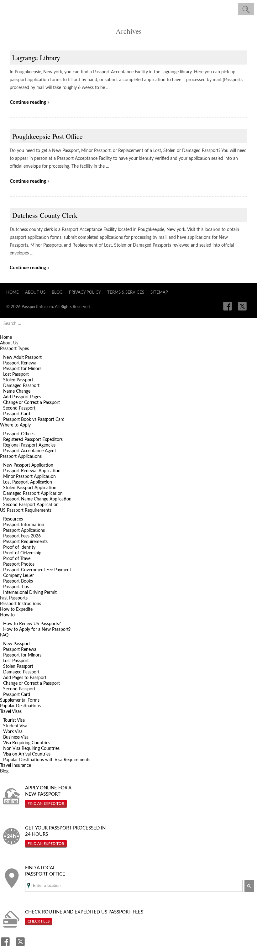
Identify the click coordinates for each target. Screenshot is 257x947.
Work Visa (13, 732)
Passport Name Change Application (37, 499)
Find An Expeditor (46, 803)
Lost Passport (16, 374)
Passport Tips (16, 587)
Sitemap (159, 292)
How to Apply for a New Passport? (37, 629)
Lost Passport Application (27, 482)
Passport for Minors (22, 369)
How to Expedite (16, 609)
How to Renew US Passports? (32, 624)
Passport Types (14, 349)
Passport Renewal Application (31, 471)
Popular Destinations (20, 706)
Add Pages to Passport (24, 678)
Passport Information (23, 525)
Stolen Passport (18, 380)
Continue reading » (30, 102)
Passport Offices (18, 434)
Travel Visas (11, 711)
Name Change (16, 391)
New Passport (16, 644)
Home (12, 292)
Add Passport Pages (22, 397)
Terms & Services (125, 292)
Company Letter (18, 575)
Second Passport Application (31, 505)
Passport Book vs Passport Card (34, 419)
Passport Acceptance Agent (29, 451)
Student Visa (15, 726)
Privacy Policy (85, 292)
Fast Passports (14, 598)
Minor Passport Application (29, 476)
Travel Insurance (15, 765)
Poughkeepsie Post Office (47, 136)
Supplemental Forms (19, 700)
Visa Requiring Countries (26, 743)
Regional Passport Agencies (29, 445)
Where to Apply (15, 425)
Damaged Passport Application (33, 493)
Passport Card (16, 414)
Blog (57, 292)
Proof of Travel (17, 559)
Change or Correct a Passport (31, 402)
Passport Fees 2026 (22, 536)
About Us (35, 292)
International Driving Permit (30, 592)
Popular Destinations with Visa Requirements (46, 760)
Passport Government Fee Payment (37, 570)
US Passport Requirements (25, 510)
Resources (13, 519)
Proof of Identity (19, 547)
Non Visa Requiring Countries (31, 748)
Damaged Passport (21, 386)
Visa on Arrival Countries (26, 754)
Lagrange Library (36, 57)
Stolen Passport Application (29, 488)
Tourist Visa (14, 720)
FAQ (4, 635)
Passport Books (18, 581)
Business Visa (16, 737)
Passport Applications (21, 456)
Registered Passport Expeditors (33, 439)
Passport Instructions (20, 604)
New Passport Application (28, 465)
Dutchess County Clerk (44, 215)
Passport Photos (18, 564)
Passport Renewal (20, 363)
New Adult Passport (22, 357)
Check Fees (39, 921)
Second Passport (19, 408)
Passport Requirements (25, 542)
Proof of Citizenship (22, 553)
